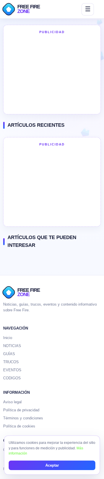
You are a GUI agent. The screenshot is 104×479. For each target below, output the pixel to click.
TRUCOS (11, 362)
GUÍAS (9, 354)
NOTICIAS (12, 346)
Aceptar (52, 465)
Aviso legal (12, 402)
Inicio (7, 338)
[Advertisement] (52, 73)
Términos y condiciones (23, 418)
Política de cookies (19, 426)
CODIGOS (12, 378)
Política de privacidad (21, 410)
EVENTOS (12, 370)
